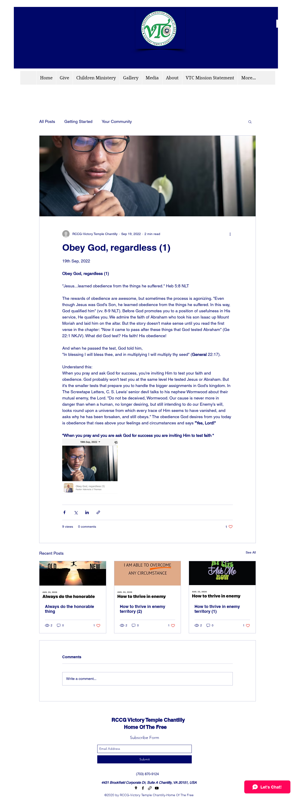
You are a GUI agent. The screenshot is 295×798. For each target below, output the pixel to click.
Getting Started (78, 121)
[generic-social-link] (150, 788)
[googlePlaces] (136, 788)
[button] (250, 121)
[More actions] (230, 234)
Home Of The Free (135, 727)
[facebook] (143, 788)
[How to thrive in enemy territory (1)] (222, 579)
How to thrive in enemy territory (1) (217, 609)
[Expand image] (90, 466)
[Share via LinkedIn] (87, 512)
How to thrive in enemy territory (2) (142, 609)
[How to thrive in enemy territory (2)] (147, 579)
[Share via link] (98, 512)
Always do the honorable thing (69, 609)
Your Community (117, 121)
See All (251, 552)
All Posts (47, 121)
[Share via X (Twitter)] (76, 512)
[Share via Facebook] (64, 512)
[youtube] (156, 788)
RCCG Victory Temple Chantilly (144, 720)
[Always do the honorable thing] (72, 579)
